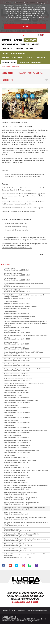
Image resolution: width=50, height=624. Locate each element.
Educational (9, 62)
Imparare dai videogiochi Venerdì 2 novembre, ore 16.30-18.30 (16, 436)
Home (3, 66)
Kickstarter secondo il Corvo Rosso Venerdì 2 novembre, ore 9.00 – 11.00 (16, 391)
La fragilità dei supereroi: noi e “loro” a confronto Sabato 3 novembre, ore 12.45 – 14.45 (20, 498)
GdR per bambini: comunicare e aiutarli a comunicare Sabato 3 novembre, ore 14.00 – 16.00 (22, 503)
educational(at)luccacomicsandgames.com (17, 248)
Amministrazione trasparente (37, 610)
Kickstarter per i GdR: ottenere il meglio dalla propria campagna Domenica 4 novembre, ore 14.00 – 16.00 (26, 540)
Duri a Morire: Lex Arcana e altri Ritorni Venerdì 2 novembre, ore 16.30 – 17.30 (17, 441)
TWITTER (16, 565)
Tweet (41, 254)
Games (18, 40)
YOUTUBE (10, 565)
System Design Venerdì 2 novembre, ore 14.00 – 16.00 (17, 426)
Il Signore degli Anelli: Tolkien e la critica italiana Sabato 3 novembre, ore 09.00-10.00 (20, 461)
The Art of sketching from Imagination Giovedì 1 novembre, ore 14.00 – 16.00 (17, 365)
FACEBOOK (3, 565)
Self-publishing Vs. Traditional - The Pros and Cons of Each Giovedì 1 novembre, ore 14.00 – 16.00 (24, 360)
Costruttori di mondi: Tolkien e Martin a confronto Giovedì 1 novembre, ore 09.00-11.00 (20, 307)
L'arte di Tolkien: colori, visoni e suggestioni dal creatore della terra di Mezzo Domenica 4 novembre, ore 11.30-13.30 (25, 555)
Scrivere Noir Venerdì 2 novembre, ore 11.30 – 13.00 (17, 416)
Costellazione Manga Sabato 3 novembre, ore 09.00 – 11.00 (16, 466)
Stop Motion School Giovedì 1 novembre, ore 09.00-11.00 (16, 312)
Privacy (5, 610)
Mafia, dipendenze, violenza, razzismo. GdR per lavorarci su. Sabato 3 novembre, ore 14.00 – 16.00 (24, 508)
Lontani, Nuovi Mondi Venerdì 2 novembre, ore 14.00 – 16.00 (17, 421)
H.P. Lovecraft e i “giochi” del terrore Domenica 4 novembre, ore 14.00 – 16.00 (18, 545)
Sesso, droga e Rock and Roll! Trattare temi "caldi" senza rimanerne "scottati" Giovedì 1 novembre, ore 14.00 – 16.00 (23, 354)
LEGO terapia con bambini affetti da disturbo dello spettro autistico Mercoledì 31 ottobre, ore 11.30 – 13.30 (23, 285)
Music (35, 44)
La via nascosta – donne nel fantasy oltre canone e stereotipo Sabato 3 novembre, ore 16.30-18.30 (25, 518)
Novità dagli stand (12, 58)
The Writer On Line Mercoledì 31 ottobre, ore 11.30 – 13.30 (17, 279)
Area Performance (30, 62)
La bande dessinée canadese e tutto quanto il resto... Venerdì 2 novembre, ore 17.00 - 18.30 (22, 451)
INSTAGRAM (23, 565)
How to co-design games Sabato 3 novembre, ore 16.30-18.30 (16, 513)
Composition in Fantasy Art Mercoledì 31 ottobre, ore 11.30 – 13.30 (17, 274)
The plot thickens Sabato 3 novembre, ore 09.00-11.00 (16, 456)
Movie (29, 48)
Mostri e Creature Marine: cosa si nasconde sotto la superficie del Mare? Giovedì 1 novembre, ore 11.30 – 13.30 (25, 337)
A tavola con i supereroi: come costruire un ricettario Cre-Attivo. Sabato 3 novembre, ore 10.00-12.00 (26, 471)
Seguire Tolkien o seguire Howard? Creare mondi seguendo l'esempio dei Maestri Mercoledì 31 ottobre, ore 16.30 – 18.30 (24, 296)
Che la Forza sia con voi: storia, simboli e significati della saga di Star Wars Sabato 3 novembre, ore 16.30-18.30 (26, 524)
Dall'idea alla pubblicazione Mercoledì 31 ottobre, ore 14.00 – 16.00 (17, 291)
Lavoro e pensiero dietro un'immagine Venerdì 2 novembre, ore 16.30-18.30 (17, 446)
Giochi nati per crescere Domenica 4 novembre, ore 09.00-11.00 (17, 530)
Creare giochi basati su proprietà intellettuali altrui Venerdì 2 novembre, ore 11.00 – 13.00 (21, 401)
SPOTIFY (29, 565)
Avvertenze (21, 610)
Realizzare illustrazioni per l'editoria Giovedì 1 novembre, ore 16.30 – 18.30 (17, 375)
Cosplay (7, 48)
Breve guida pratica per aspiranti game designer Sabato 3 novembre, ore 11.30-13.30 (20, 493)
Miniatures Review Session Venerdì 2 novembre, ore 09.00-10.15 (16, 396)
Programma (18, 53)
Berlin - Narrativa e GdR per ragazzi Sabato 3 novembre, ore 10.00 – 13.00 (17, 476)
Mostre (41, 58)
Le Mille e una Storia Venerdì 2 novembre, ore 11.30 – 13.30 (17, 411)
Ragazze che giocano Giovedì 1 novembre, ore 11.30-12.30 (16, 343)
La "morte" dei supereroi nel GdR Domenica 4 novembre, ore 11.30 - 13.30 (17, 550)
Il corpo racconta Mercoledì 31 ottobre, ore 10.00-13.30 (16, 269)
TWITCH (36, 565)
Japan (19, 48)
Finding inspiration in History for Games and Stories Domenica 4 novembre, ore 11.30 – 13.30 (21, 535)
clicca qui (13, 13)
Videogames (9, 44)
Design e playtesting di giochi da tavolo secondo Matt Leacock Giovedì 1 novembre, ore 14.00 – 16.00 (25, 370)
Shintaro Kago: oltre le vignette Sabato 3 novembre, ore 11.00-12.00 (16, 481)
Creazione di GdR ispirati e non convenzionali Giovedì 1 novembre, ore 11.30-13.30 (19, 317)
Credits (13, 610)
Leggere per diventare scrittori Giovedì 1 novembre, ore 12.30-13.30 (16, 348)
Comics (6, 40)
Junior (24, 44)
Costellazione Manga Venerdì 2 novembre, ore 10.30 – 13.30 (17, 406)
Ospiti (30, 58)
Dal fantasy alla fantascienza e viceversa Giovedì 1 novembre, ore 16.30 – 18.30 (18, 380)
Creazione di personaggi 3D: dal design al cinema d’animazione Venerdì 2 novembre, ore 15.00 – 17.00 (25, 431)
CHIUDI (25, 27)
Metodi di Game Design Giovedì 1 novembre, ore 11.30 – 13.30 (17, 331)
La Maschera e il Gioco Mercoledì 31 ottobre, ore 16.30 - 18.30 (17, 302)
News (5, 53)
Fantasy (30, 40)
